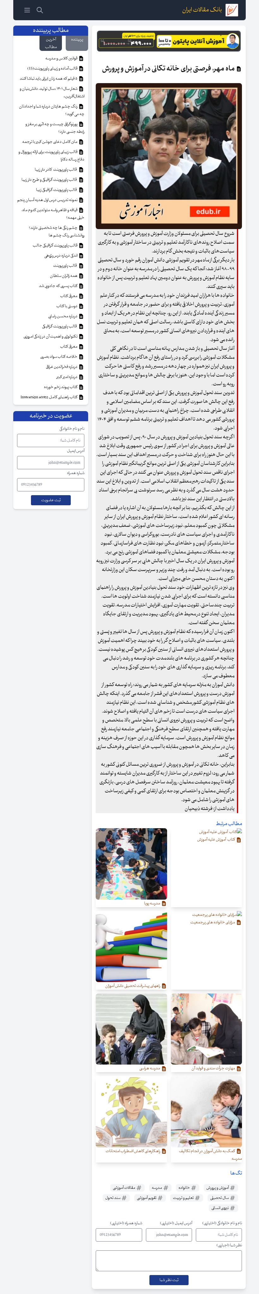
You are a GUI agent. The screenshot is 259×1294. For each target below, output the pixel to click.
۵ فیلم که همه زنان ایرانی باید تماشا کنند (49, 79)
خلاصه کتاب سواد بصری (59, 357)
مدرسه (157, 1188)
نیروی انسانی (220, 1208)
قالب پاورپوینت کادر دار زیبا (56, 170)
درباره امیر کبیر (67, 377)
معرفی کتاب (69, 296)
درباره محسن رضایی (63, 316)
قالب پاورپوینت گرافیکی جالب (55, 245)
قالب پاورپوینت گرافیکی (60, 326)
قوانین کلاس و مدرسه (61, 58)
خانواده (184, 1188)
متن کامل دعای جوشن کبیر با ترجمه (50, 142)
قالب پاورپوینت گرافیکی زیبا (57, 190)
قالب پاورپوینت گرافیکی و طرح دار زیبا (49, 180)
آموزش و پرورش (217, 1188)
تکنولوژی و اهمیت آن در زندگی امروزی (50, 336)
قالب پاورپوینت (65, 266)
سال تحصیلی (219, 1198)
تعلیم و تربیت (183, 1198)
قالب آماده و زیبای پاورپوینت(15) (52, 68)
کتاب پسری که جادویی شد (58, 286)
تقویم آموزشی (147, 1198)
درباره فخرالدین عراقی (62, 367)
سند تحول (113, 1198)
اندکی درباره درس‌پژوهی (61, 255)
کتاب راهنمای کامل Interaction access (49, 397)
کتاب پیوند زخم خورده (61, 387)
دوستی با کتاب (67, 306)
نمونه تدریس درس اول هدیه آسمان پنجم (47, 200)
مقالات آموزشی (124, 1188)
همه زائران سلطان (64, 276)
